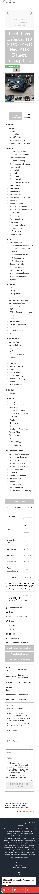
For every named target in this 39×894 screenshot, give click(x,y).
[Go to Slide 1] (9, 98)
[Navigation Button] (8, 83)
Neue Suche (21, 19)
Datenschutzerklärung (17, 767)
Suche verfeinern (20, 22)
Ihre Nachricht (11, 706)
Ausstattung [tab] (16, 117)
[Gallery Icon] (27, 76)
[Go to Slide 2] (18, 98)
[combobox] (19, 746)
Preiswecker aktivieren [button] (19, 660)
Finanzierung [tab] (19, 502)
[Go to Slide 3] (27, 98)
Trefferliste (20, 25)
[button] (19, 84)
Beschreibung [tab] (29, 117)
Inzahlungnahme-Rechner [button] (19, 648)
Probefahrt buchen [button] (19, 654)
